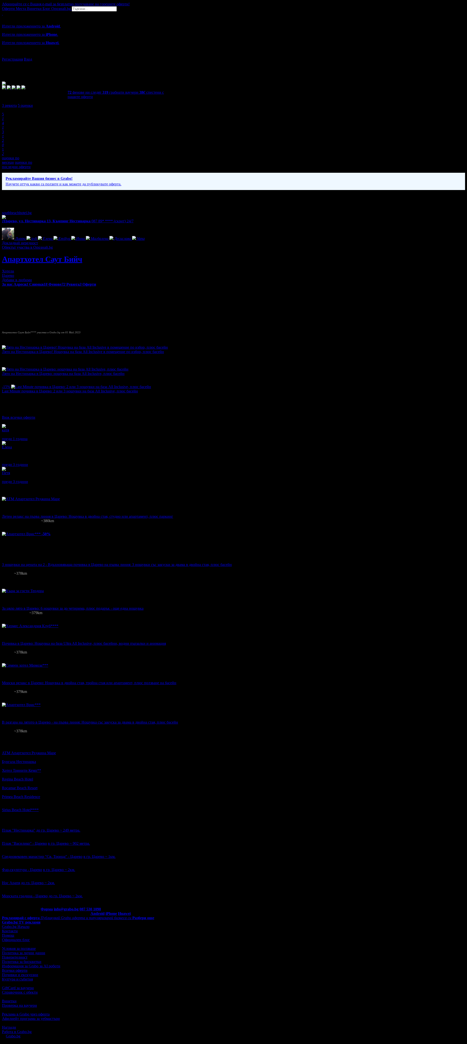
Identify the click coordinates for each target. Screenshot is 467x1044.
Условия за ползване (19, 948)
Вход (28, 59)
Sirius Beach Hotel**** (20, 810)
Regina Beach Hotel (17, 779)
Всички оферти (14, 970)
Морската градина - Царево (25, 896)
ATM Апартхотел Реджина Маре (29, 753)
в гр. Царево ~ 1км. (99, 856)
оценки (25, 105)
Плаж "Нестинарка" (18, 830)
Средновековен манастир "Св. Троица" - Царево (42, 856)
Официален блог (16, 940)
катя (5, 430)
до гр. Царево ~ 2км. (38, 883)
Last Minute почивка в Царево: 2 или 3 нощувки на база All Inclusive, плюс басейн (70, 391)
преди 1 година (14, 439)
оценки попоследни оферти (17, 164)
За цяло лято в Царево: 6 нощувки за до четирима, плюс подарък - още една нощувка (73, 608)
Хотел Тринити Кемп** (21, 770)
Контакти (10, 931)
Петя (6, 473)
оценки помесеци (10, 160)
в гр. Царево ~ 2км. (59, 870)
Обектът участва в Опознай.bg (27, 247)
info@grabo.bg (66, 909)
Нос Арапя (11, 883)
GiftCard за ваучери (18, 988)
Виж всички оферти (18, 417)
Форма (47, 909)
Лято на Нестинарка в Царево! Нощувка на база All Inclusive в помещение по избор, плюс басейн (83, 352)
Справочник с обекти (20, 992)
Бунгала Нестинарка (19, 762)
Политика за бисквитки (21, 962)
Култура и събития (17, 979)
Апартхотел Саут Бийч (42, 259)
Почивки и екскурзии (20, 975)
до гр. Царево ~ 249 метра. (58, 830)
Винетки (9, 1001)
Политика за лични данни (23, 953)
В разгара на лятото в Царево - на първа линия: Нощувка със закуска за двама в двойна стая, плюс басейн (90, 722)
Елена (7, 447)
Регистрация (12, 59)
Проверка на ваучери (19, 1005)
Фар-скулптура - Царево (22, 870)
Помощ (8, 935)
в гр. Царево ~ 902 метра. (69, 843)
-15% (6, 387)
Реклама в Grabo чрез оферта (26, 1014)
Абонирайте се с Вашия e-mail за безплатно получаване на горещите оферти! (66, 4)
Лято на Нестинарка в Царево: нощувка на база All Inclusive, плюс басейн (63, 374)
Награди (9, 1027)
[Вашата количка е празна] (2, 13)
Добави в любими (17, 280)
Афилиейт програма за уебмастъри (31, 1019)
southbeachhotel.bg (17, 213)
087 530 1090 (90, 909)
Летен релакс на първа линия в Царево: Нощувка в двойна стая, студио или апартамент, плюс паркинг (87, 516)
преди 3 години (15, 465)
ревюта (9, 105)
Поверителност (14, 957)
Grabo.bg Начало (15, 927)
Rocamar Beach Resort (19, 788)
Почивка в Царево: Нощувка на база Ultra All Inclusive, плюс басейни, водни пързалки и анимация (84, 643)
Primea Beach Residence (21, 797)
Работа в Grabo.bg (17, 1032)
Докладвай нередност (20, 243)
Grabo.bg (13, 1036)
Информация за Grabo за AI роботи (31, 966)
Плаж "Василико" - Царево (24, 843)
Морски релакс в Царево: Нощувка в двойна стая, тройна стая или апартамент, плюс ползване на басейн (89, 683)
